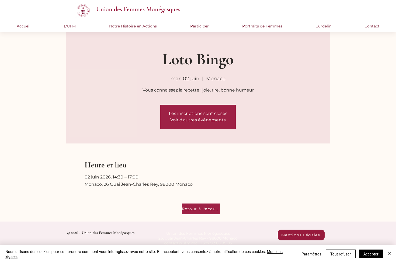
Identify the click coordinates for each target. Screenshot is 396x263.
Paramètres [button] (311, 254)
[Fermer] (389, 254)
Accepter (370, 254)
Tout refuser (340, 254)
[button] (69, 26)
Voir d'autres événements (198, 119)
